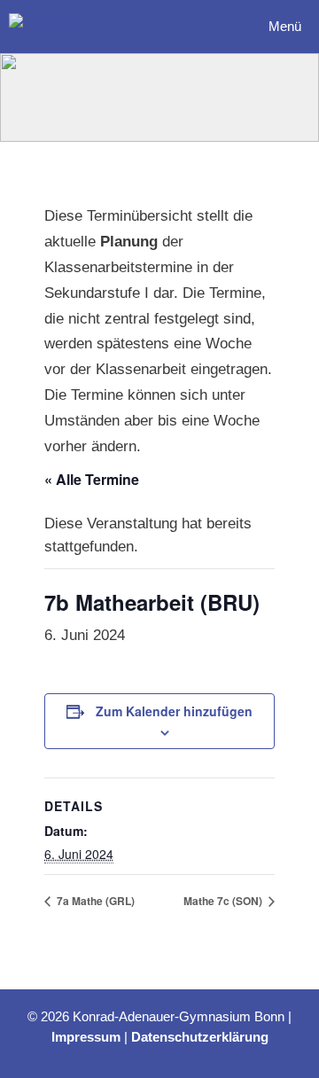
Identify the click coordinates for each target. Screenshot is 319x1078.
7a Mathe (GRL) (94, 901)
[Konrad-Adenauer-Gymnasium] (56, 26)
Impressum (86, 1036)
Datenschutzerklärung (199, 1036)
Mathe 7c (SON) (224, 901)
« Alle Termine (91, 479)
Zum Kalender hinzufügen (174, 711)
